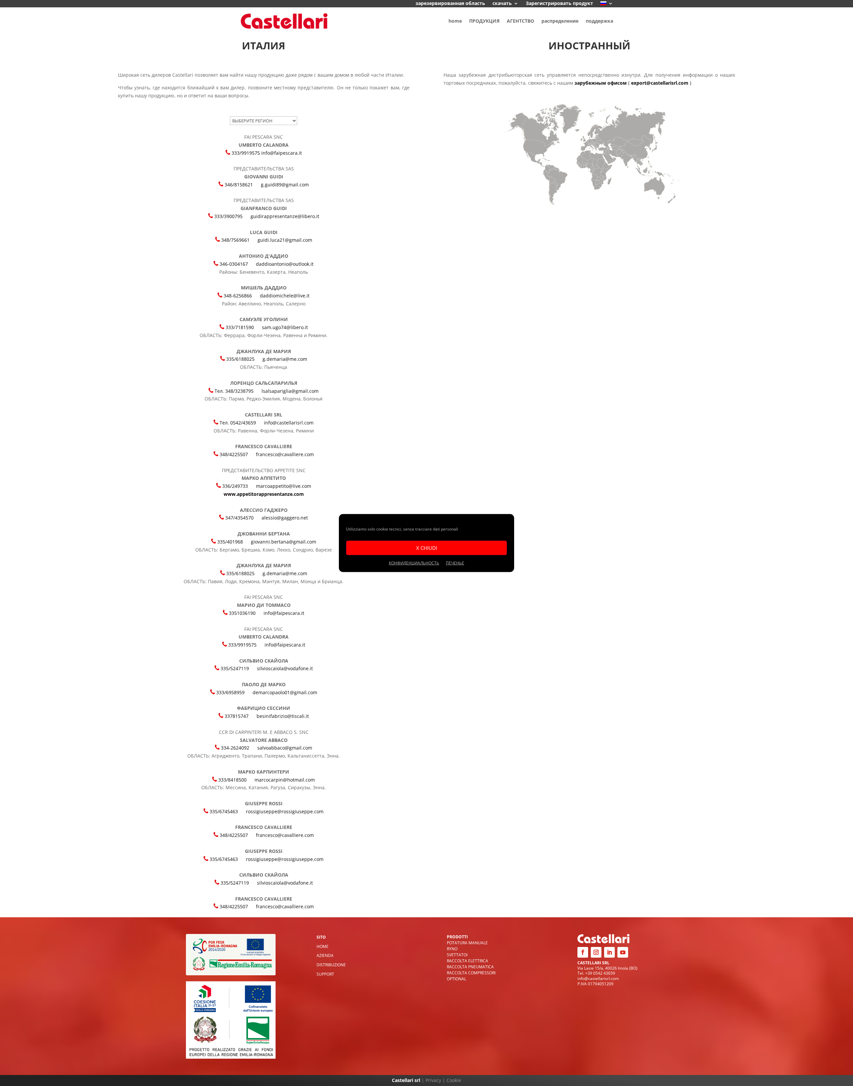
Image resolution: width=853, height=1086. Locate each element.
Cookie (453, 1080)
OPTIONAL (456, 979)
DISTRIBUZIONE (331, 965)
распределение (559, 21)
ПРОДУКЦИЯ (484, 21)
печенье (455, 563)
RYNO (452, 949)
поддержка (599, 21)
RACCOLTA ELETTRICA (467, 961)
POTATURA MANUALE (467, 943)
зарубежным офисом (600, 83)
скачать (502, 3)
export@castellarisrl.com (659, 83)
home (455, 21)
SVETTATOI (457, 955)
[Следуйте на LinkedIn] (609, 952)
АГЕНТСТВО (520, 21)
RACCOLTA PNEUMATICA (470, 967)
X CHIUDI (426, 548)
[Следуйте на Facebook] (582, 952)
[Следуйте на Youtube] (622, 952)
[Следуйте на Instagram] (596, 952)
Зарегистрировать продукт (559, 3)
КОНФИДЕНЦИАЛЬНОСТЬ (414, 563)
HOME (323, 946)
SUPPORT (325, 974)
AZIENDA (325, 955)
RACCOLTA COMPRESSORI (471, 973)
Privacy (433, 1080)
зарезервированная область (450, 3)
